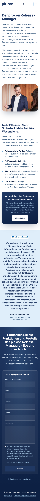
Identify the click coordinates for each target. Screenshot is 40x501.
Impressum (8, 495)
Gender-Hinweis (30, 495)
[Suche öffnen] (23, 4)
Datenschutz (18, 495)
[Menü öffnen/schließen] (35, 4)
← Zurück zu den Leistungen (20, 479)
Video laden (20, 218)
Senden (20, 468)
